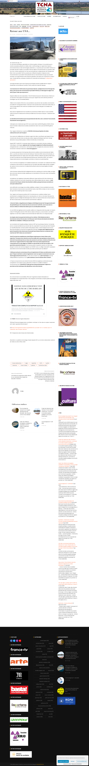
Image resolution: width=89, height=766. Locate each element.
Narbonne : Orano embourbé (65, 603)
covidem (50, 651)
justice (47, 363)
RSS (60, 413)
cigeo (26, 363)
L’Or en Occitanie (41, 16)
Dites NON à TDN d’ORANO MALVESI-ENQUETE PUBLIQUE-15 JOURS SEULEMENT (67, 564)
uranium (39, 716)
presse (50, 700)
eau (51, 665)
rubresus (39, 708)
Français (72, 17)
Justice (38, 686)
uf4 (51, 714)
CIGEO (14, 24)
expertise (34, 363)
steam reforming (25, 27)
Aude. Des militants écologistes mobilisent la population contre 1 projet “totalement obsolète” (26, 425)
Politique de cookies (67, 763)
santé (50, 708)
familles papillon (40, 670)
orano (38, 695)
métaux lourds (44, 689)
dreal (44, 659)
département (40, 665)
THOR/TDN (32, 27)
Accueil (12, 21)
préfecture (47, 26)
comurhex (39, 651)
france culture (44, 673)
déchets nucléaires (25, 24)
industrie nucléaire (14, 26)
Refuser (72, 761)
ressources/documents (15, 27)
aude (38, 648)
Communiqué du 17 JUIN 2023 (65, 483)
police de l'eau (49, 697)
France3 (51, 670)
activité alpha (44, 640)
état (50, 716)
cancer (50, 648)
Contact (65, 16)
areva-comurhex (40, 646)
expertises (49, 24)
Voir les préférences (82, 761)
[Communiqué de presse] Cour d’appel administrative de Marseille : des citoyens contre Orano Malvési (25, 411)
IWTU (41, 363)
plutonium (38, 697)
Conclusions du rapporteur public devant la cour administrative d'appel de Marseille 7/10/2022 (21, 377)
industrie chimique (44, 678)
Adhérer (49, 16)
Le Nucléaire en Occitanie (29, 16)
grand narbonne (44, 676)
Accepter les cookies (63, 761)
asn (52, 646)
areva (11, 24)
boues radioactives (17, 363)
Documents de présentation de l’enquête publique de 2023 (72, 690)
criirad (18, 24)
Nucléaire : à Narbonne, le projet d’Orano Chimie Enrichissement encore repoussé (67, 521)
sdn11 (37, 711)
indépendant (40, 684)
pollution (42, 26)
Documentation (57, 16)
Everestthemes (40, 764)
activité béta (40, 643)
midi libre (50, 686)
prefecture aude (43, 365)
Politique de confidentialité (76, 763)
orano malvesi (35, 26)
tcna (32, 34)
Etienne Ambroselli (44, 667)
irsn (20, 26)
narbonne (24, 26)
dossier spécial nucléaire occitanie (38, 24)
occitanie (29, 26)
